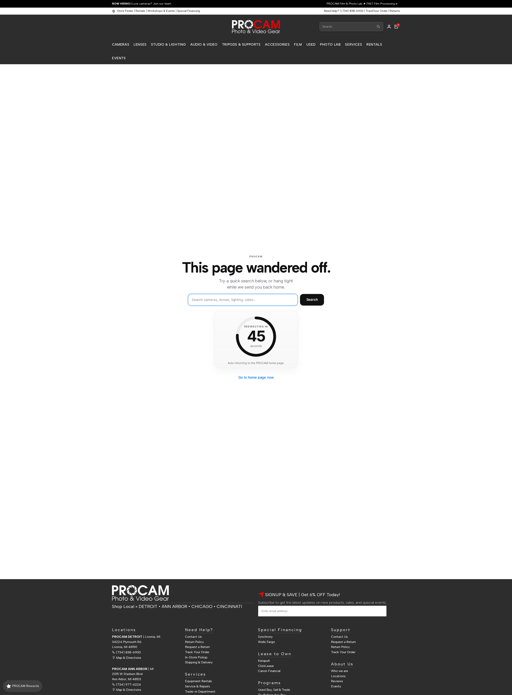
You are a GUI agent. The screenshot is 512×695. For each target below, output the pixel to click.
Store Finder (125, 11)
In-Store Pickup (196, 657)
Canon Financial (269, 671)
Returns (395, 11)
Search (312, 300)
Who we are (339, 671)
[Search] (378, 27)
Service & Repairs (197, 686)
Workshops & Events (161, 11)
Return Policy (194, 642)
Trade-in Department (200, 691)
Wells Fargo (266, 642)
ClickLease (266, 666)
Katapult (264, 661)
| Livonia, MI (136, 637)
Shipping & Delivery (199, 662)
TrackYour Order (377, 11)
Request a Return (197, 647)
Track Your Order (197, 652)
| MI (133, 669)
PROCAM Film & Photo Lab (345, 3)
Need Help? (331, 11)
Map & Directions (128, 658)
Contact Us (193, 637)
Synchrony (265, 637)
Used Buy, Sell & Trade (274, 690)
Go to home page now (256, 377)
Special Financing (188, 11)
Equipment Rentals (198, 681)
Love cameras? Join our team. (142, 3)
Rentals (140, 11)
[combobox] (351, 26)
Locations (338, 676)
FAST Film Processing (380, 3)
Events (336, 686)
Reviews (337, 681)
